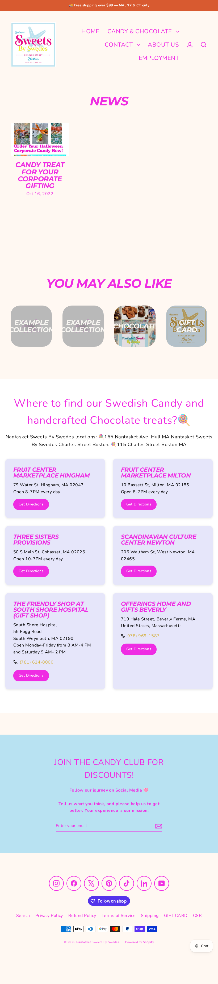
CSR (197, 916)
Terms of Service (119, 916)
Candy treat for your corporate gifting (40, 175)
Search (23, 916)
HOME (90, 31)
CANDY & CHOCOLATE (140, 31)
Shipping (150, 916)
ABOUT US (163, 45)
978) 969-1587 (143, 636)
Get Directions (31, 504)
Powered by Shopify (139, 942)
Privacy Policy (49, 916)
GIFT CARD (176, 916)
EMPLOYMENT (159, 58)
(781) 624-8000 (36, 662)
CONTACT (120, 45)
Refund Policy (82, 916)
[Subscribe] (158, 826)
